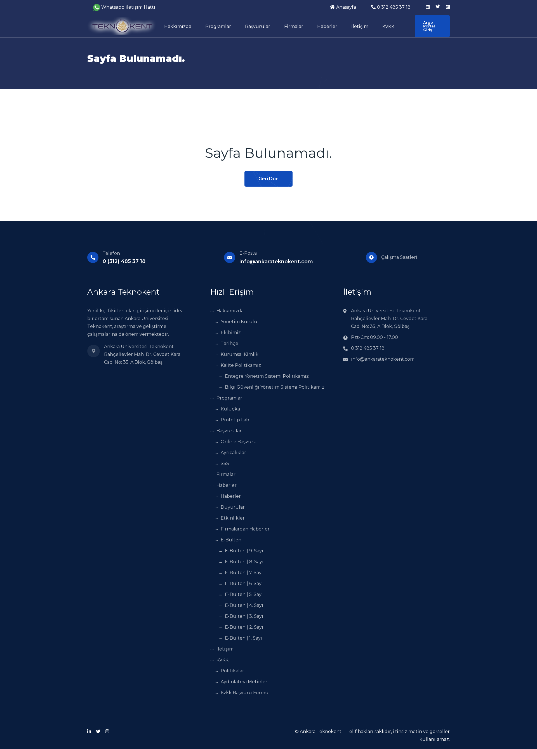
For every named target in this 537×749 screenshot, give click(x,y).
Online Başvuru (239, 441)
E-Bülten (231, 540)
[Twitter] (98, 731)
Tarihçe (229, 343)
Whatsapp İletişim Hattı (128, 7)
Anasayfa (346, 7)
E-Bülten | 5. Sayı (244, 594)
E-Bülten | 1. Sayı (243, 638)
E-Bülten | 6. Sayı (244, 583)
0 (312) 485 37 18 (124, 261)
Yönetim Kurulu (239, 321)
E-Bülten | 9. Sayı (244, 550)
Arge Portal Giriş (429, 26)
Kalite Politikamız (241, 365)
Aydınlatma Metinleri (245, 681)
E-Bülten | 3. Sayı (244, 616)
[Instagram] (107, 731)
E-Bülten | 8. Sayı (244, 561)
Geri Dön (268, 178)
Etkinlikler (233, 518)
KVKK (388, 26)
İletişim (359, 26)
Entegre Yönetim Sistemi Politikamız (267, 376)
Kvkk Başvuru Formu (244, 692)
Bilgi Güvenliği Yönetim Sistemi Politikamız (274, 387)
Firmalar (293, 26)
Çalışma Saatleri (399, 257)
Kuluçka (230, 409)
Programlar (218, 26)
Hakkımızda (177, 26)
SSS (225, 463)
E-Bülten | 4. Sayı (244, 605)
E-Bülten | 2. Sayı (244, 627)
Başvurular (257, 26)
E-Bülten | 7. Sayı (244, 572)
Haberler (327, 26)
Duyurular (233, 507)
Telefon (111, 253)
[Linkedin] (89, 731)
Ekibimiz (231, 332)
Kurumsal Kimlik (239, 354)
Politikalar (232, 670)
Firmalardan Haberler (245, 529)
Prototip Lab (235, 419)
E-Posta (248, 253)
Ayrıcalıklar (233, 452)
